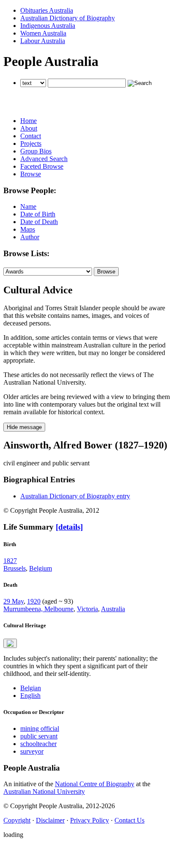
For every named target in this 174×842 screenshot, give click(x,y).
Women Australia (43, 33)
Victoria (87, 608)
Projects (30, 143)
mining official (39, 728)
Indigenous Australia (47, 25)
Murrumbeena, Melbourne (38, 608)
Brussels (14, 568)
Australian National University (44, 791)
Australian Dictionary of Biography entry (75, 496)
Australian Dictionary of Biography (67, 18)
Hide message (24, 427)
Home (28, 120)
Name (28, 206)
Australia (113, 608)
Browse (30, 174)
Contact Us (129, 820)
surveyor (32, 751)
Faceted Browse (41, 166)
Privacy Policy (89, 820)
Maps (27, 229)
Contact (30, 135)
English (30, 695)
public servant (38, 736)
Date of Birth (37, 214)
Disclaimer (50, 820)
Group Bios (36, 151)
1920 (34, 601)
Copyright (16, 820)
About (28, 128)
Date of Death (39, 221)
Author (29, 237)
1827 (10, 560)
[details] (69, 526)
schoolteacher (38, 743)
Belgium (40, 568)
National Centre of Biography (94, 783)
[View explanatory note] (10, 643)
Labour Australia (42, 40)
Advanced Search (44, 158)
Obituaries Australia (46, 10)
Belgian (30, 688)
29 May (13, 601)
